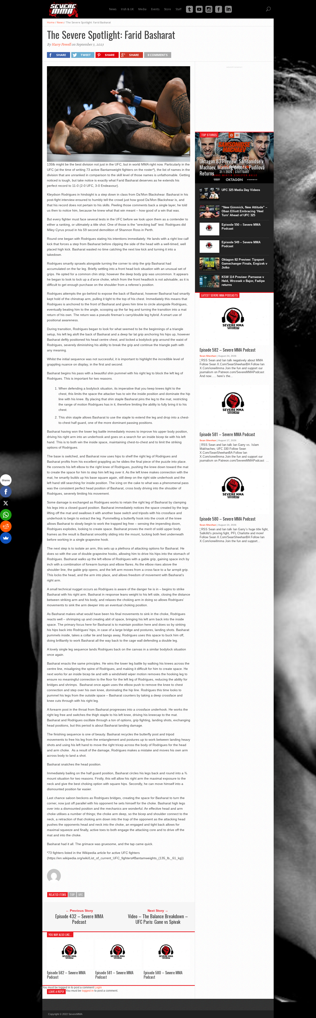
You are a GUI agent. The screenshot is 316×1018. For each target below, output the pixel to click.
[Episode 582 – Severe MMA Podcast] (70, 968)
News (60, 22)
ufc (80, 894)
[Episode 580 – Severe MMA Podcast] (167, 968)
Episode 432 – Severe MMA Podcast (79, 918)
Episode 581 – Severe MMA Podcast (114, 975)
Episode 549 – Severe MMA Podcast (241, 244)
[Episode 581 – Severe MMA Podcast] (118, 968)
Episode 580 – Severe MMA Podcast (163, 975)
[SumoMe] (6, 538)
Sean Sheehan (208, 356)
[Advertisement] (234, 97)
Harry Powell (61, 44)
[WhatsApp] (6, 515)
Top (72, 894)
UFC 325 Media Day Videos (241, 190)
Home (51, 22)
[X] (6, 503)
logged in (88, 990)
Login (98, 987)
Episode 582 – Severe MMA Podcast (66, 975)
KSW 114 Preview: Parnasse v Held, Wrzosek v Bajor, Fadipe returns (243, 281)
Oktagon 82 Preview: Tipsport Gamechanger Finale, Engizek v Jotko (244, 263)
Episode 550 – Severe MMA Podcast (241, 226)
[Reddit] (6, 526)
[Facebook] (6, 491)
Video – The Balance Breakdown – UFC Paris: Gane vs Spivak (158, 918)
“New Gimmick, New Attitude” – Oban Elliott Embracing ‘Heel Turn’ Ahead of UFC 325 (244, 211)
